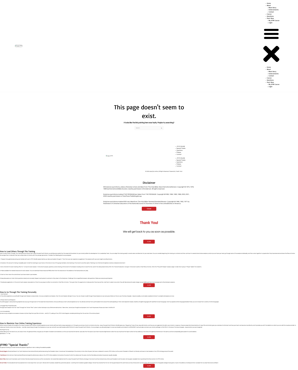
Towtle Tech (179, 171)
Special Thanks (180, 148)
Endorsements (274, 10)
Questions (270, 16)
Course (269, 14)
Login (270, 23)
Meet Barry (272, 8)
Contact (271, 12)
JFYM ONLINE (180, 146)
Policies (178, 152)
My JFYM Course (274, 20)
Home (269, 3)
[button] (271, 46)
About (269, 5)
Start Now (270, 18)
